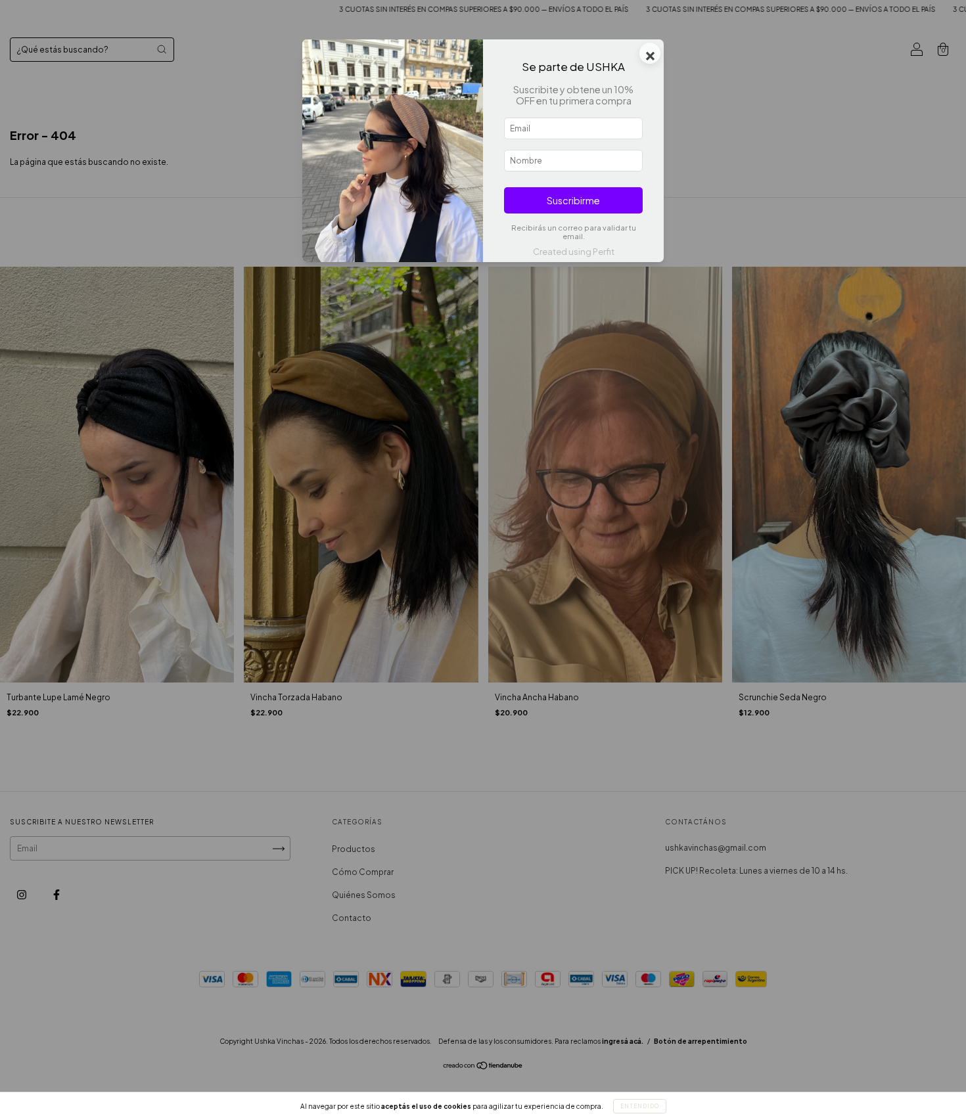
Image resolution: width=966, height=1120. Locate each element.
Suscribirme (573, 200)
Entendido (639, 1106)
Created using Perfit (573, 251)
